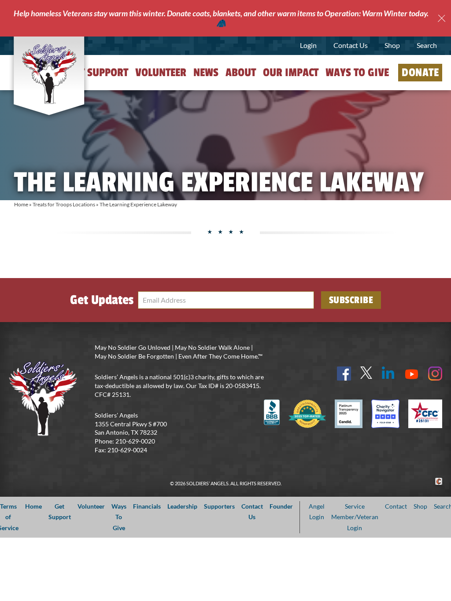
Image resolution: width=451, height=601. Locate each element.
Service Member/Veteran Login (354, 516)
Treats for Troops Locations (64, 204)
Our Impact (290, 72)
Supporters (219, 506)
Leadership (182, 506)
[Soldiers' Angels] (49, 74)
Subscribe (351, 300)
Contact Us (350, 45)
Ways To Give (118, 516)
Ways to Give (357, 72)
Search (427, 45)
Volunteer (160, 72)
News (205, 72)
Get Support (98, 72)
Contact (396, 506)
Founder (281, 506)
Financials (147, 506)
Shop (392, 45)
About (241, 72)
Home (21, 204)
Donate (420, 72)
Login (308, 45)
